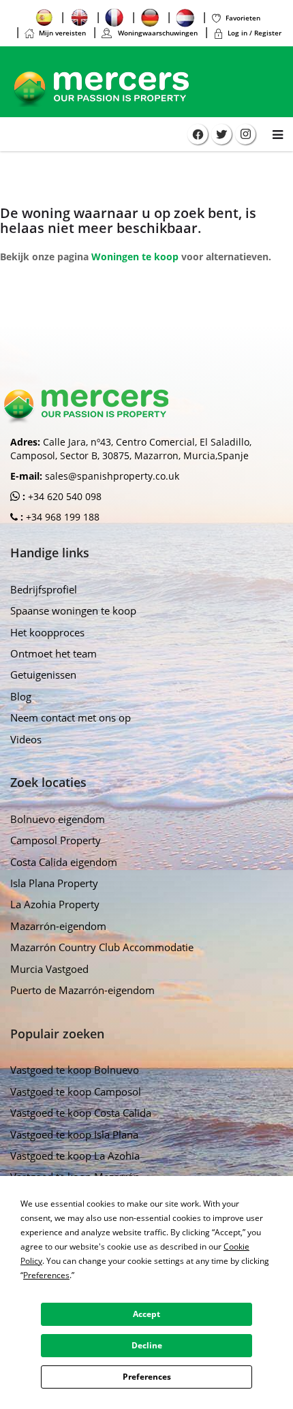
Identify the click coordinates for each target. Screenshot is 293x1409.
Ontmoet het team (53, 653)
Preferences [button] (46, 1275)
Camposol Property (55, 840)
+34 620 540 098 (63, 496)
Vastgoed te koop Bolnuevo (74, 1070)
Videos (26, 739)
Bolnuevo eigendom (57, 819)
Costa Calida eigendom (63, 862)
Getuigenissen (43, 674)
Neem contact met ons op (70, 717)
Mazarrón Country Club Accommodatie (102, 947)
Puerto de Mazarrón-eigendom (82, 990)
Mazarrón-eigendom (58, 926)
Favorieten (243, 17)
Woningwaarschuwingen (157, 32)
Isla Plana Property (54, 883)
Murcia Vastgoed (49, 969)
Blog (20, 696)
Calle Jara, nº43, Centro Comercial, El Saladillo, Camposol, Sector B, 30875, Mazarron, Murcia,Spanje (130, 448)
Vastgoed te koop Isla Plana (74, 1134)
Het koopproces (47, 632)
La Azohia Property (54, 904)
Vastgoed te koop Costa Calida (80, 1112)
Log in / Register (254, 32)
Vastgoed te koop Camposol (75, 1091)
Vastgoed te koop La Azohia (75, 1155)
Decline (147, 1345)
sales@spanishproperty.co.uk (112, 475)
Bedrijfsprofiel (43, 589)
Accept (146, 1314)
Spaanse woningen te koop (73, 610)
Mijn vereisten (62, 32)
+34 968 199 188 (61, 516)
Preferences (147, 1376)
